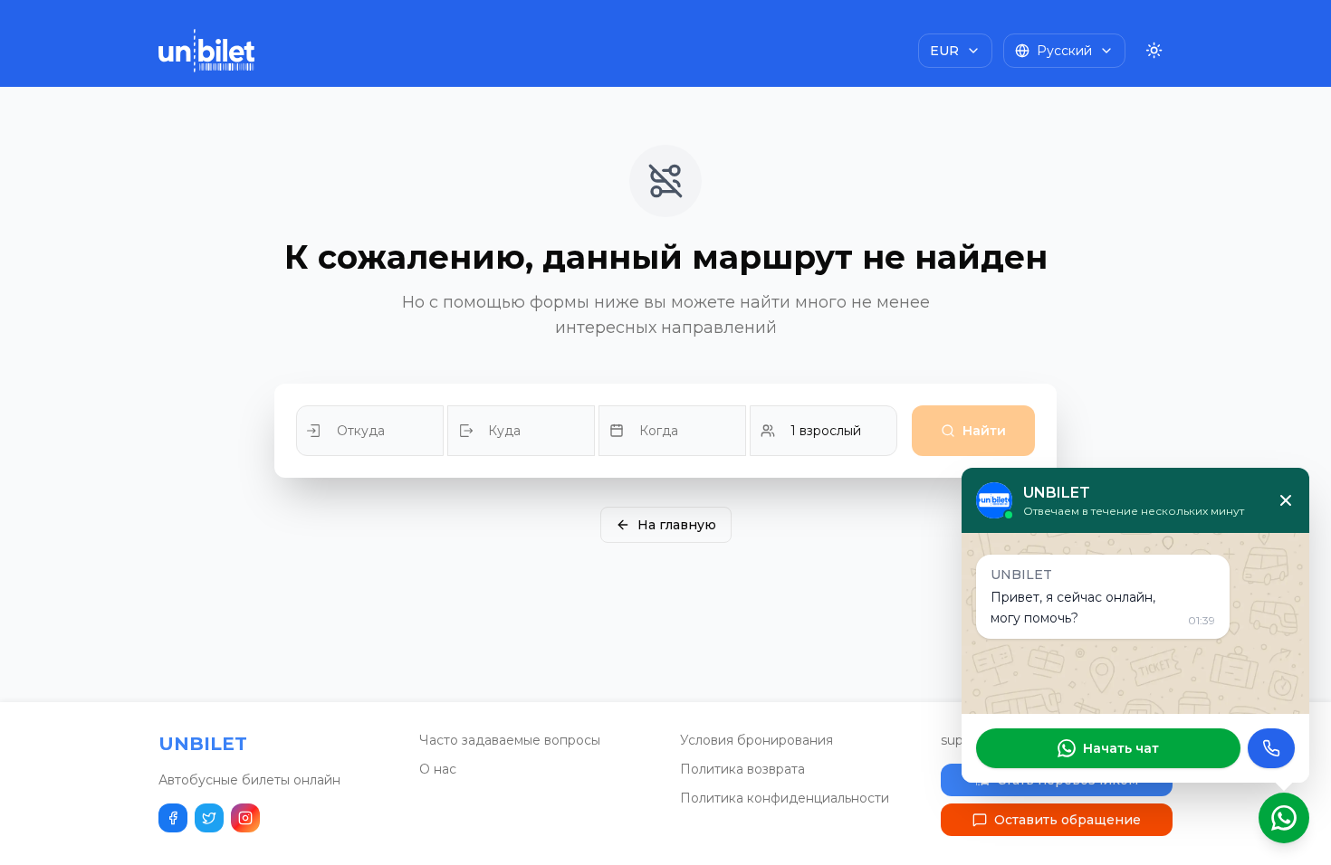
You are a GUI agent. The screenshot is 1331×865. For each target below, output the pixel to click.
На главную (676, 525)
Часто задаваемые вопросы (509, 740)
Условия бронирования (756, 740)
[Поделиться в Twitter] (209, 817)
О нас (437, 769)
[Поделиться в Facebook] (172, 817)
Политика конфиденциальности (784, 798)
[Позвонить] (1271, 748)
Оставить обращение (1067, 820)
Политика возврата (742, 769)
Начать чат (1121, 748)
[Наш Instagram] (245, 817)
